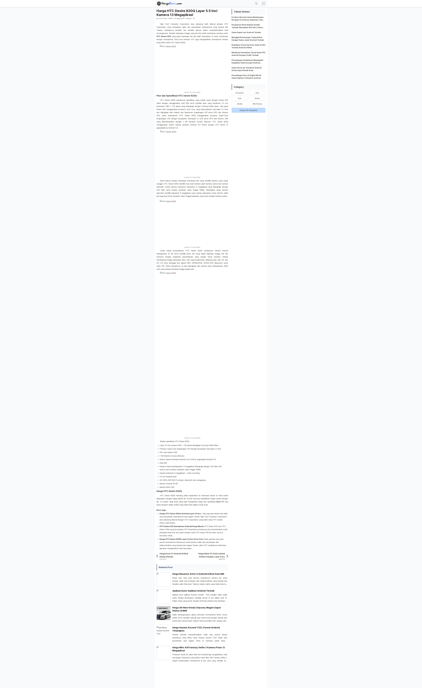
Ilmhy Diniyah (163, 18)
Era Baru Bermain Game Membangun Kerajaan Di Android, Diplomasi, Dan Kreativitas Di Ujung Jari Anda (248, 18)
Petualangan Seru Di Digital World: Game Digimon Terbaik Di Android (246, 76)
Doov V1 (220, 502)
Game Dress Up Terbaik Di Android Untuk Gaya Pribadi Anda (247, 69)
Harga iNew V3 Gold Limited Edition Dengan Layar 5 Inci (211, 555)
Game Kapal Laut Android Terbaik (246, 32)
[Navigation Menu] (264, 4)
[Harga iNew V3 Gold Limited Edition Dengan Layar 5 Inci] (226, 556)
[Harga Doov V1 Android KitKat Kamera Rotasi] (158, 556)
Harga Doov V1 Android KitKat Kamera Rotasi (174, 555)
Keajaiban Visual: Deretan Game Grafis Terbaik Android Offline (248, 46)
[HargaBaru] (169, 3)
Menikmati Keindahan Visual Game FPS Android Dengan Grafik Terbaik (248, 53)
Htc (194, 18)
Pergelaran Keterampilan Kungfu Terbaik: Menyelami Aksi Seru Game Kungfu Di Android (247, 26)
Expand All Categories (248, 110)
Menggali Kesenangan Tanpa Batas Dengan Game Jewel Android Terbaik (248, 38)
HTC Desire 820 (163, 36)
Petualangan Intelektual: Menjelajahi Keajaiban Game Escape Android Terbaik (247, 61)
